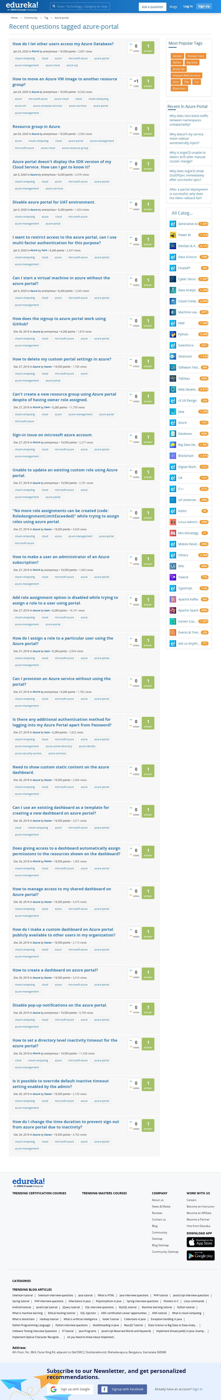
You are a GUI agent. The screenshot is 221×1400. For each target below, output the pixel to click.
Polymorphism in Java (109, 1301)
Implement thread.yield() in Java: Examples (181, 1331)
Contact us (159, 1219)
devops (177, 56)
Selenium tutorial (22, 1295)
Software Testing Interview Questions (34, 1331)
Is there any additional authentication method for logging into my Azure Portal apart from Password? (62, 722)
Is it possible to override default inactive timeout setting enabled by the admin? (61, 1083)
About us (158, 1200)
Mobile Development (189, 544)
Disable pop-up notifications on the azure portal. (60, 1005)
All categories (183, 213)
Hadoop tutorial (49, 1319)
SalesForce (186, 345)
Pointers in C (171, 1301)
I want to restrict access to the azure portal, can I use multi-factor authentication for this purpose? (65, 239)
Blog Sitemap (160, 1245)
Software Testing (189, 367)
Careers (191, 1200)
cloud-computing (25, 58)
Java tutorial (85, 1295)
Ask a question (152, 7)
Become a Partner (198, 1219)
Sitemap (157, 1239)
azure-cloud (53, 65)
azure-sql (72, 65)
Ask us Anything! (189, 643)
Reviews (157, 1213)
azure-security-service (28, 753)
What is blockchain (23, 1319)
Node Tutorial (111, 1319)
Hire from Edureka (198, 1226)
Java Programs (87, 1331)
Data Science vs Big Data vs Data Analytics (173, 1325)
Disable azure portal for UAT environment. (54, 202)
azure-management (27, 65)
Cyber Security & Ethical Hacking (188, 279)
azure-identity (87, 746)
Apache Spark (188, 610)
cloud (45, 58)
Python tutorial (186, 1307)
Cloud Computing (188, 301)
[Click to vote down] (130, 50)
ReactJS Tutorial (133, 1325)
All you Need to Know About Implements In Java (92, 1337)
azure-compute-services (47, 106)
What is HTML (106, 1295)
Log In (188, 6)
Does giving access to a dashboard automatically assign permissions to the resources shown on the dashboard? (66, 850)
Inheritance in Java (80, 1301)
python (177, 62)
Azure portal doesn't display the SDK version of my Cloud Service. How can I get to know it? (62, 164)
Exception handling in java (166, 1319)
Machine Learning (189, 312)
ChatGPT (184, 268)
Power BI (184, 235)
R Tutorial (68, 1331)
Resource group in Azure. (37, 126)
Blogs (173, 7)
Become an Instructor (201, 1206)
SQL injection (88, 1313)
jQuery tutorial (71, 1307)
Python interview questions (71, 1325)
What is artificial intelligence (80, 1319)
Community (159, 1232)
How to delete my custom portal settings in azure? (62, 359)
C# (180, 478)
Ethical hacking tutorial (61, 1313)
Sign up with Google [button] (75, 1389)
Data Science (187, 257)
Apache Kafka (188, 599)
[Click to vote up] (130, 44)
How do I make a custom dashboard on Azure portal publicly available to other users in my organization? (64, 932)
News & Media (161, 1206)
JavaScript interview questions (191, 1295)
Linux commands (194, 1301)
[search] (54, 6)
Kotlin (182, 511)
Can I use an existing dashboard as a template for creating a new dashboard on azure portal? (61, 810)
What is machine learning (27, 1313)
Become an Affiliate (199, 1213)
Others (183, 555)
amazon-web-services (186, 75)
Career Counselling (188, 621)
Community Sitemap (165, 1252)
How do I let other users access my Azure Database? (63, 43)
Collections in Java (135, 1319)
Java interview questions (134, 1295)
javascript (179, 69)
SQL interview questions (99, 1307)
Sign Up (204, 6)
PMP (181, 323)
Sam (44, 250)
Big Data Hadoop (188, 445)
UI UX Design (187, 400)
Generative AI (188, 224)
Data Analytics (188, 290)
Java (181, 411)
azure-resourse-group (75, 148)
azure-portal (101, 58)
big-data (192, 62)
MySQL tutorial (128, 1307)
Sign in (197, 1389)
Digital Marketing (189, 467)
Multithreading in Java (106, 1325)
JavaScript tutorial (46, 1307)
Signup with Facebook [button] (127, 1389)
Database (185, 434)
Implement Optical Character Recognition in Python (37, 1337)
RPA (181, 566)
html (176, 82)
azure (58, 58)
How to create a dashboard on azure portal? (55, 970)
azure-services (78, 106)
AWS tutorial (159, 1313)
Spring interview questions (142, 1301)
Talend (183, 577)
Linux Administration (189, 522)
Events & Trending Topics (189, 632)
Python (183, 334)
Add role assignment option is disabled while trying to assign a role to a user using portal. (65, 600)
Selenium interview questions (55, 1295)
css (196, 82)
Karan (48, 367)
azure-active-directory (59, 746)
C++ (181, 489)
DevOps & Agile (188, 246)
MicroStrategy (188, 533)
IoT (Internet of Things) (189, 500)
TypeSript (185, 588)
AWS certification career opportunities (124, 1313)
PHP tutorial (161, 1295)
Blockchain (186, 456)
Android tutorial (21, 1307)
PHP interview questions (49, 1301)
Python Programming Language (31, 1325)
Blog (155, 1226)
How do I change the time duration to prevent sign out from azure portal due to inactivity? (66, 1124)
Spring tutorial (20, 1301)
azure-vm (20, 106)
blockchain (179, 88)
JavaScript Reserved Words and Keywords (126, 1331)
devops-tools (196, 56)
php (186, 82)
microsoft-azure (78, 58)
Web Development (188, 389)
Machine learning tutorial (157, 1307)
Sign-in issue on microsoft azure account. (53, 434)
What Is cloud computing (186, 1313)
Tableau (184, 378)
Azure (35, 51)
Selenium (185, 356)
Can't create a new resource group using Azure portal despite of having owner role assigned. (64, 396)
